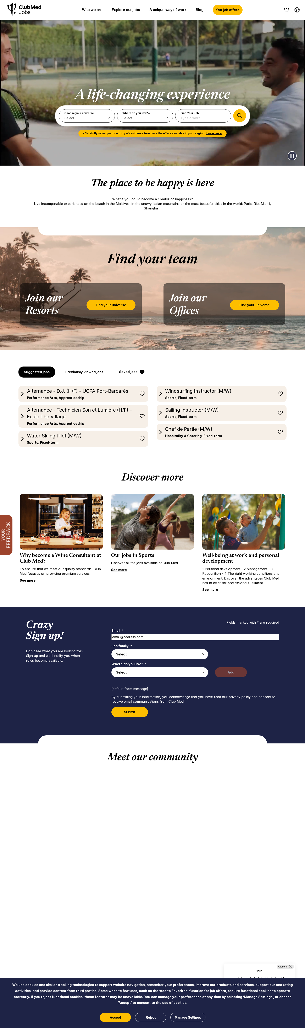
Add (231, 672)
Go (239, 115)
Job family (121, 646)
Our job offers (227, 10)
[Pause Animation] (292, 155)
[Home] (24, 10)
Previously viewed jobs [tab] (84, 372)
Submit (129, 712)
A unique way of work (168, 10)
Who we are (92, 10)
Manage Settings (188, 1017)
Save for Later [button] (142, 394)
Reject (151, 1017)
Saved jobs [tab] (128, 372)
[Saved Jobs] (286, 10)
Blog (200, 10)
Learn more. (214, 133)
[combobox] (159, 654)
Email (117, 630)
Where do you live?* (136, 113)
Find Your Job (190, 113)
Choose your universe (79, 113)
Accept (115, 1017)
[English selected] (296, 9)
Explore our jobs (126, 10)
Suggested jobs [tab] (37, 372)
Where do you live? (129, 664)
